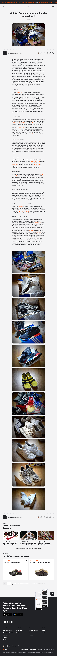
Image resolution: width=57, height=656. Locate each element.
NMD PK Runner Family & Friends (19, 122)
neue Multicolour (28, 98)
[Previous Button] (5, 583)
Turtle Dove (22, 192)
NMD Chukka (21, 127)
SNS (17, 176)
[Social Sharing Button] (5, 53)
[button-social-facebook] (44, 53)
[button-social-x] (53, 53)
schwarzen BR (15, 164)
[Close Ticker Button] (53, 2)
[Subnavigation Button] (4, 6)
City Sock (34, 122)
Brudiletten (38, 232)
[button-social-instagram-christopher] (38, 53)
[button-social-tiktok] (50, 53)
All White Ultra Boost (35, 179)
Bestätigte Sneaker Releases (16, 556)
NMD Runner (35, 133)
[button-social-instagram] (41, 53)
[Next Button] (9, 583)
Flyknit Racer (19, 92)
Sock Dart (21, 206)
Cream (41, 174)
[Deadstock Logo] (28, 6)
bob (23, 238)
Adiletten (31, 230)
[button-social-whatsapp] (47, 53)
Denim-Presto (36, 164)
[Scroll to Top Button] (52, 594)
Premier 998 (38, 222)
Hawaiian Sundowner (35, 161)
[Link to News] (6, 6)
